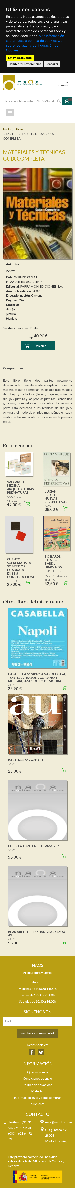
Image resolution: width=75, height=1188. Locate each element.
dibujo (10, 309)
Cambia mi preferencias (25, 64)
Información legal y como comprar (37, 1097)
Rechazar (52, 64)
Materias (37, 1091)
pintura (11, 314)
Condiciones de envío (37, 1078)
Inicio (7, 129)
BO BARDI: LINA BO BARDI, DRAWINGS (53, 561)
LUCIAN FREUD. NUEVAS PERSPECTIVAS (56, 496)
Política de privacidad (37, 1085)
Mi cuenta (37, 1104)
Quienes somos (37, 1072)
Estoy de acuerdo (20, 57)
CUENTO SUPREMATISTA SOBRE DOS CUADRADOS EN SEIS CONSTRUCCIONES (22, 568)
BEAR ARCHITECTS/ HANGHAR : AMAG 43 (37, 933)
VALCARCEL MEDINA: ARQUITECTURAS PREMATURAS (20, 487)
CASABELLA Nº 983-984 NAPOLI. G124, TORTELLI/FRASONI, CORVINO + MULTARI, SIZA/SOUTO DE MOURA (37, 677)
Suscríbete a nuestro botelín (37, 1033)
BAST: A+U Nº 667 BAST (26, 760)
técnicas (11, 318)
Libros (18, 129)
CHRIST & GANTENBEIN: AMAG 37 (33, 846)
